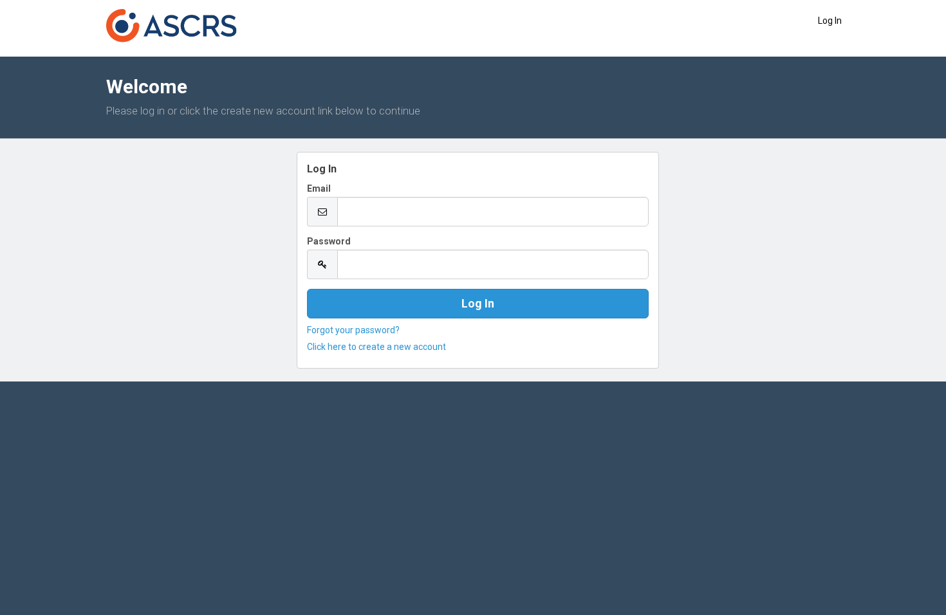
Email (319, 188)
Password (329, 241)
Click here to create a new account (376, 347)
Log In (830, 20)
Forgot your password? (353, 330)
